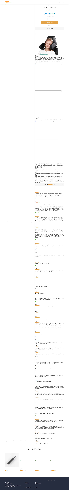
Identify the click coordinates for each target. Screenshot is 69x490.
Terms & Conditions (28, 487)
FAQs (36, 482)
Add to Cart (50, 22)
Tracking (36, 487)
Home (48, 5)
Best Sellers (20, 1)
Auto (35, 1)
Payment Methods (38, 483)
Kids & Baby (41, 1)
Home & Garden (29, 1)
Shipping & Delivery (38, 484)
